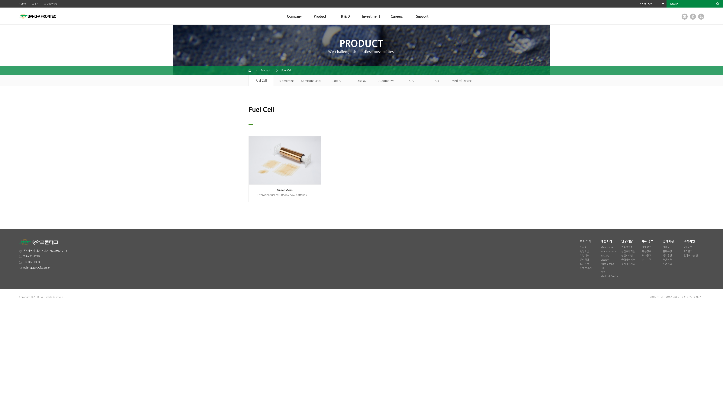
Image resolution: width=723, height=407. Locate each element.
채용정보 (667, 264)
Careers (397, 16)
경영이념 (584, 251)
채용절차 (667, 260)
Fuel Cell (286, 70)
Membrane (286, 80)
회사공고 (646, 255)
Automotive (386, 80)
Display (361, 80)
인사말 (583, 247)
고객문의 (687, 251)
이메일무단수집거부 (692, 297)
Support (422, 16)
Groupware (50, 3)
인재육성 (667, 251)
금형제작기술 (628, 260)
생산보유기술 (628, 251)
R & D (345, 16)
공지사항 (687, 247)
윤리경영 (584, 260)
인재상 (666, 247)
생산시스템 (627, 255)
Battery (336, 80)
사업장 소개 (586, 268)
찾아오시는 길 (690, 255)
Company (294, 16)
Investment (371, 16)
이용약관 (654, 297)
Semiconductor (311, 80)
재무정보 (646, 251)
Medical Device (461, 80)
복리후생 (667, 255)
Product (320, 16)
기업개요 (584, 255)
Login (35, 3)
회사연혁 (584, 264)
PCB (436, 80)
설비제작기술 (628, 264)
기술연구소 (627, 247)
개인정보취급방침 (670, 297)
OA (411, 80)
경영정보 (646, 247)
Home (22, 3)
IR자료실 (646, 260)
